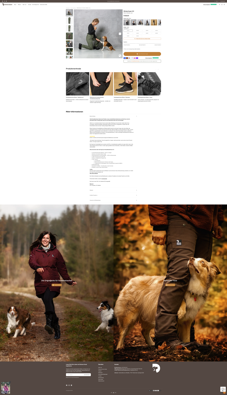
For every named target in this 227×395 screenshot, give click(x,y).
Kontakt (29, 4)
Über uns (100, 367)
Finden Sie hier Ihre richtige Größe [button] (143, 38)
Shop (15, 4)
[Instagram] (4, 1)
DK (215, 1)
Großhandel (222, 1)
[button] (219, 5)
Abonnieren (87, 374)
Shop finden (100, 379)
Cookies (100, 375)
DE (216, 1)
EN (218, 1)
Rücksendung (101, 377)
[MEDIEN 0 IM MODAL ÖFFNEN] (120, 55)
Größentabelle (126, 28)
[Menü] (225, 387)
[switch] (223, 390)
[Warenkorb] (224, 5)
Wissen (19, 4)
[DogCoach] (156, 368)
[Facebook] (2, 1)
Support (99, 370)
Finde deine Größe (43, 4)
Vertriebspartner (35, 4)
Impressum (100, 372)
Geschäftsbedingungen (102, 374)
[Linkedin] (6, 1)
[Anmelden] (222, 5)
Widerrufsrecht (101, 380)
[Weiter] (158, 69)
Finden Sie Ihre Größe (102, 369)
